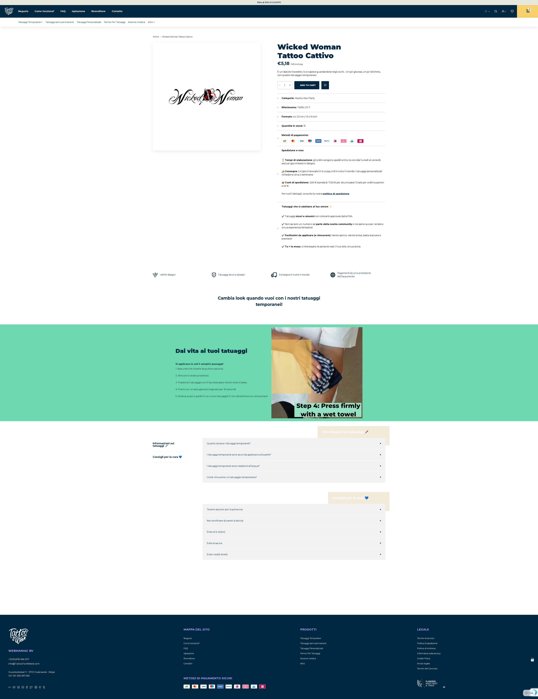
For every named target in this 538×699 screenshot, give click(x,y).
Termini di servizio (425, 638)
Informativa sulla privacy (429, 653)
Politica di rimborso (426, 648)
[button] (260, 96)
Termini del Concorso (427, 668)
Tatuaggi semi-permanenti (60, 22)
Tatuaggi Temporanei (29, 22)
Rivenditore (98, 11)
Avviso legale (423, 663)
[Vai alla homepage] (9, 11)
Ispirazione (78, 11)
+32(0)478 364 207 (18, 659)
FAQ (63, 11)
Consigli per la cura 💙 (167, 457)
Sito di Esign (444, 687)
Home (156, 36)
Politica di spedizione (427, 643)
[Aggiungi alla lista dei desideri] (325, 85)
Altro (150, 22)
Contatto (117, 11)
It (486, 12)
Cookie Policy (423, 658)
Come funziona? (44, 11)
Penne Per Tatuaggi (114, 22)
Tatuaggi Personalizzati (89, 22)
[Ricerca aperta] (495, 11)
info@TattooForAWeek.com (24, 663)
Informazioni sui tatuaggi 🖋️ (163, 444)
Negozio (23, 11)
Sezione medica (136, 22)
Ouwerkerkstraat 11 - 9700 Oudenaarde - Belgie (31, 672)
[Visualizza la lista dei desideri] (511, 11)
